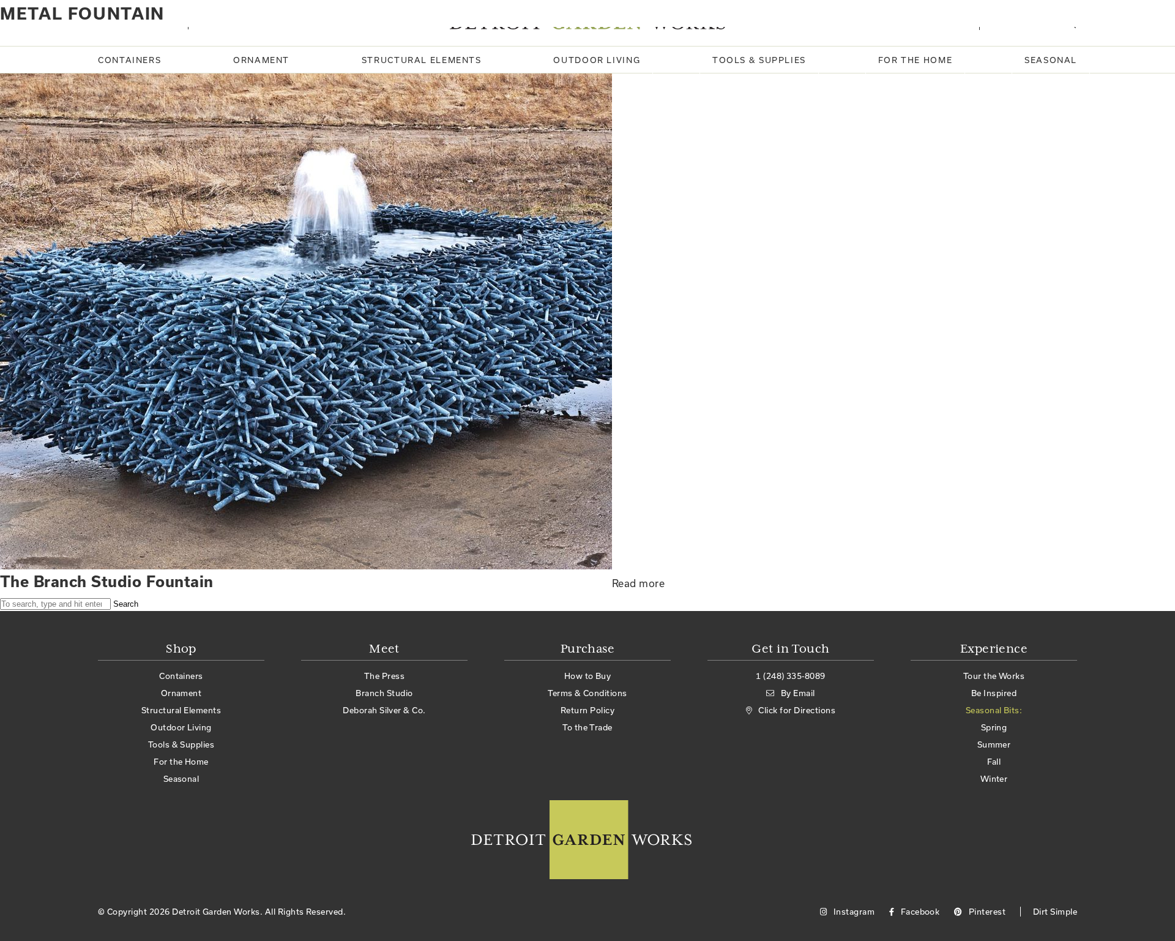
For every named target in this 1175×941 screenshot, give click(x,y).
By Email (798, 693)
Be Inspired (993, 693)
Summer (994, 744)
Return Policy (587, 710)
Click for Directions (796, 710)
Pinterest (985, 912)
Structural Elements (422, 60)
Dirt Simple (1055, 912)
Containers (129, 60)
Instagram (853, 912)
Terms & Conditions (587, 693)
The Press (384, 676)
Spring (994, 727)
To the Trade (587, 727)
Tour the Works (994, 676)
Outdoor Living (596, 60)
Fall (994, 762)
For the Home (915, 60)
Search (125, 604)
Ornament (261, 60)
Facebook (918, 912)
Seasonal (1050, 60)
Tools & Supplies (759, 60)
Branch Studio (384, 693)
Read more (638, 583)
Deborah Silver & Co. (384, 710)
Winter (994, 779)
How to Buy (587, 676)
